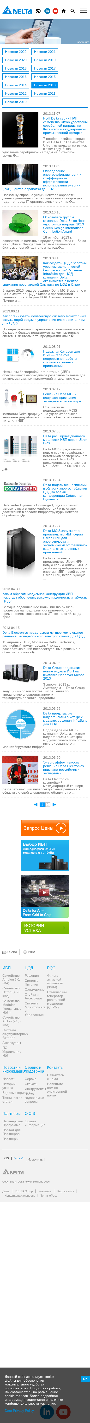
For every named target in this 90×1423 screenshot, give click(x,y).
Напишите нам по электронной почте (56, 1089)
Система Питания (31, 982)
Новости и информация (11, 1069)
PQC (51, 968)
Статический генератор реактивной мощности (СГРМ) (56, 999)
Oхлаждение (34, 989)
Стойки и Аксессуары (34, 996)
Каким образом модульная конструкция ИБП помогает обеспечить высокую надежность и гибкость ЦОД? (44, 597)
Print (31, 952)
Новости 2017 (45, 68)
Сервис (30, 1079)
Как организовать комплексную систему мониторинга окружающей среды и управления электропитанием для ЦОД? (44, 319)
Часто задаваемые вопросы (34, 1097)
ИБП (6, 968)
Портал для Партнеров (11, 1132)
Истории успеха (9, 1086)
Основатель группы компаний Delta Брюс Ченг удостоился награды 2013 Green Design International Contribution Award (64, 224)
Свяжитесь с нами (55, 1077)
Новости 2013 (45, 85)
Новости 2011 (44, 93)
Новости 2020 (16, 60)
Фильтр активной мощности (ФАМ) (55, 981)
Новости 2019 (45, 60)
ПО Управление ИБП (11, 1051)
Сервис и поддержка (34, 1069)
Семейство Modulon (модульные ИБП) (11, 1006)
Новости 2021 (45, 52)
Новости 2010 (16, 102)
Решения (32, 975)
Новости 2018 (16, 68)
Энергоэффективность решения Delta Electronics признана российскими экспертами (63, 767)
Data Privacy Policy (19, 1410)
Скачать (31, 1084)
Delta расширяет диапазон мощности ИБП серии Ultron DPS (65, 439)
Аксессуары (11, 1043)
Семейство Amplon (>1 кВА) (11, 979)
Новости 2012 (16, 93)
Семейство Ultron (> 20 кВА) (11, 992)
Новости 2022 (16, 52)
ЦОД (29, 968)
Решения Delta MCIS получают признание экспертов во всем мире (62, 397)
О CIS (30, 1114)
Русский (13, 1158)
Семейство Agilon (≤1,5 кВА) (11, 1021)
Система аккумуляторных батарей (11, 1034)
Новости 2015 (45, 77)
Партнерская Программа (11, 1123)
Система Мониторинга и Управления (34, 1009)
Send (12, 952)
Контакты (55, 1067)
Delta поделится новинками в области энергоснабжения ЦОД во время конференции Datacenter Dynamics (65, 492)
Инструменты (34, 1089)
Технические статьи (11, 1099)
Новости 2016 (16, 77)
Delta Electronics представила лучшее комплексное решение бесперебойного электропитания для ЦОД (43, 634)
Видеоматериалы (11, 1093)
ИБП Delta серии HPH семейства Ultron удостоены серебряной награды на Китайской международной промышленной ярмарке (65, 125)
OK (85, 1379)
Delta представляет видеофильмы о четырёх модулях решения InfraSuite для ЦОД (65, 718)
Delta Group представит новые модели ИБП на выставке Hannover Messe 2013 (63, 673)
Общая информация (34, 1123)
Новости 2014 (16, 85)
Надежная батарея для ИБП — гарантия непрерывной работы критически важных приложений (61, 358)
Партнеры (11, 1114)
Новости (8, 1079)
